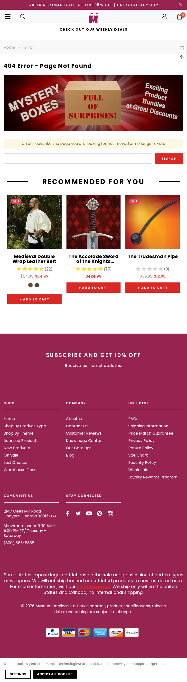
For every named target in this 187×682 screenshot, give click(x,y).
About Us (74, 418)
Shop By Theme (19, 433)
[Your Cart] (179, 16)
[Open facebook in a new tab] (68, 513)
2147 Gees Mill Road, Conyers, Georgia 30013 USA (30, 513)
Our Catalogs (78, 448)
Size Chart (138, 455)
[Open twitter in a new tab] (78, 513)
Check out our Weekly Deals (94, 29)
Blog (70, 455)
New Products (17, 448)
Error (29, 47)
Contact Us (77, 426)
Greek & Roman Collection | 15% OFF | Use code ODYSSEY (93, 4)
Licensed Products (21, 440)
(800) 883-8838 (19, 543)
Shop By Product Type (25, 426)
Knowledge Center (84, 440)
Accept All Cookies (55, 674)
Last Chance (16, 462)
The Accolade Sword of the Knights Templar (93, 259)
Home (9, 47)
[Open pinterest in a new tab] (100, 513)
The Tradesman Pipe (153, 257)
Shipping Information (148, 426)
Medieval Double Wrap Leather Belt (34, 259)
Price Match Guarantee (150, 433)
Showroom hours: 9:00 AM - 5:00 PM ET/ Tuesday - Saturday (30, 530)
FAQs (133, 418)
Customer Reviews (84, 433)
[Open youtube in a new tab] (89, 513)
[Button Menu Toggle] (7, 16)
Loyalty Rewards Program (153, 477)
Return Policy (140, 448)
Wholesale (138, 470)
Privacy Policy (141, 440)
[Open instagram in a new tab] (110, 513)
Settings (18, 674)
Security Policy (142, 462)
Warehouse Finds (20, 470)
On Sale (11, 455)
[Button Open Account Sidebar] (164, 16)
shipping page (94, 586)
